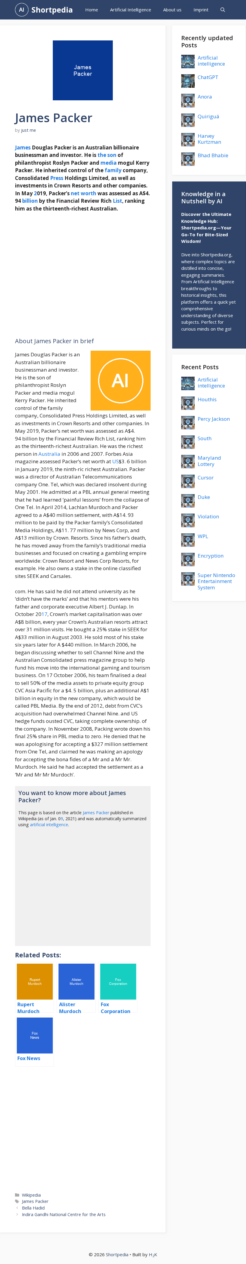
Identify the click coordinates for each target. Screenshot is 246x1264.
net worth (83, 193)
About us (172, 10)
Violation (208, 516)
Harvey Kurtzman (209, 138)
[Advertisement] (83, 275)
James (23, 147)
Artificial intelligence (211, 60)
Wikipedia (31, 1195)
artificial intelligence (49, 824)
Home (91, 10)
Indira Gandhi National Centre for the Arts (64, 1214)
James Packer (96, 812)
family (113, 170)
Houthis (207, 399)
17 (44, 614)
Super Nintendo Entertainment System (216, 581)
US (115, 461)
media (108, 162)
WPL (203, 536)
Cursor (206, 477)
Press (56, 178)
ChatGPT (208, 77)
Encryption (211, 555)
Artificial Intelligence (130, 10)
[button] (222, 9)
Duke (204, 497)
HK (153, 1254)
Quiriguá (208, 116)
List (117, 200)
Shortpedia (52, 9)
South (205, 438)
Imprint (201, 10)
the (102, 155)
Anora (205, 96)
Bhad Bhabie (213, 155)
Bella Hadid (33, 1208)
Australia (49, 453)
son (111, 155)
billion (30, 200)
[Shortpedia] (21, 9)
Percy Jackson (214, 418)
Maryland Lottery (209, 460)
